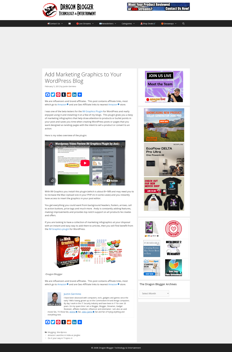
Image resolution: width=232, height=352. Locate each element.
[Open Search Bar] (183, 23)
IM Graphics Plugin (92, 111)
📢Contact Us (53, 23)
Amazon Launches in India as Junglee (64, 335)
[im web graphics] (89, 251)
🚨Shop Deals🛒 (148, 23)
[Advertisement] (116, 47)
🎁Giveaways (167, 23)
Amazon (61, 104)
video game (87, 312)
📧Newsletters (106, 23)
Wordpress (62, 332)
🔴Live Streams (83, 23)
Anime (72, 312)
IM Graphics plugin (59, 229)
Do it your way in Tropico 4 (60, 338)
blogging (52, 332)
